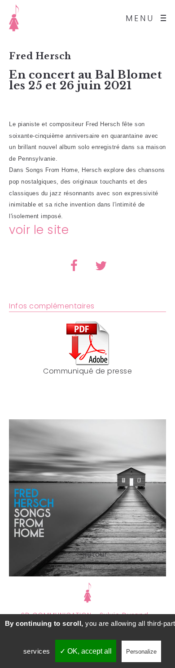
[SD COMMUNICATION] (14, 18)
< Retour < (87, 543)
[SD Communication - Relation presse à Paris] (88, 592)
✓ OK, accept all (86, 651)
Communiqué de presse (87, 371)
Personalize (141, 651)
